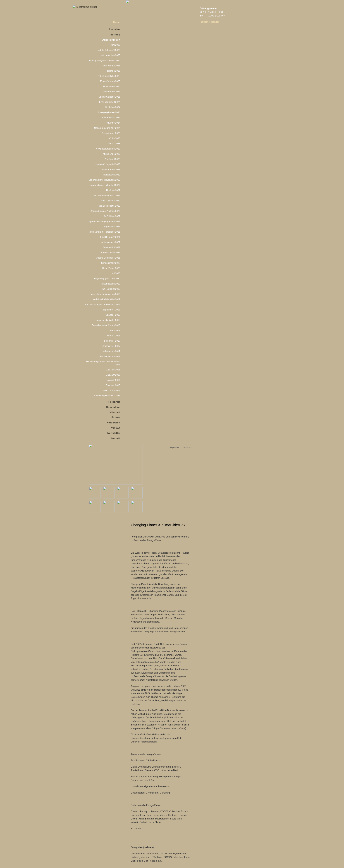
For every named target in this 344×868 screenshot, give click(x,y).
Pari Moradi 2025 (111, 65)
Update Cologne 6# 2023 (107, 164)
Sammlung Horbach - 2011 (107, 395)
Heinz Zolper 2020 (111, 268)
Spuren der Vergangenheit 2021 (104, 221)
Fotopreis (114, 401)
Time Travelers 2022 (110, 200)
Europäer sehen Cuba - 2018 (106, 325)
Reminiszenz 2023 (111, 133)
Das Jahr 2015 (113, 375)
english (204, 22)
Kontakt (115, 438)
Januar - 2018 (113, 335)
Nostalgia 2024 (112, 107)
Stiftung (115, 34)
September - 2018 (111, 309)
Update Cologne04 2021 (108, 258)
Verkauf (115, 427)
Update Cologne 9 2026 (108, 50)
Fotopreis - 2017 (112, 341)
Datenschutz (187, 448)
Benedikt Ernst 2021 (110, 252)
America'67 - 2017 (111, 346)
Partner (115, 417)
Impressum (174, 448)
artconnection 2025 (110, 55)
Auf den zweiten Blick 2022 (107, 195)
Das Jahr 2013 (113, 385)
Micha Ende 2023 (111, 154)
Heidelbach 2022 (111, 174)
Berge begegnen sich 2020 (107, 278)
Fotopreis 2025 (113, 71)
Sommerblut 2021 (111, 247)
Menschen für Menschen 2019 (105, 294)
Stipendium (113, 407)
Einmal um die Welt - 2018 (107, 320)
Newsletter (113, 432)
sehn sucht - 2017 (111, 351)
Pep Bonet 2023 (112, 159)
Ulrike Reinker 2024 (110, 117)
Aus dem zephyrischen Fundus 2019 (102, 304)
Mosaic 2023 (114, 143)
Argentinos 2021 (112, 226)
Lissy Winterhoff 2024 (109, 102)
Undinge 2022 (113, 190)
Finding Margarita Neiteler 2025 (104, 60)
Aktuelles (114, 29)
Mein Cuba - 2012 (111, 390)
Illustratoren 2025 (111, 86)
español (215, 22)
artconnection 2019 (110, 284)
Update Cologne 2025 (109, 97)
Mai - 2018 (115, 330)
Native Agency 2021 (110, 242)
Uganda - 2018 (113, 315)
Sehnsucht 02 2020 (110, 263)
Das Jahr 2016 (113, 369)
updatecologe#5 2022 (109, 206)
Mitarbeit (114, 412)
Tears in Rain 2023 (111, 169)
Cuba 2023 (114, 138)
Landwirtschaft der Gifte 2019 (106, 299)
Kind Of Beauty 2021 (110, 237)
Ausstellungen (111, 39)
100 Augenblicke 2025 (109, 76)
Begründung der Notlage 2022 (105, 211)
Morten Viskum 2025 (110, 81)
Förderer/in (113, 422)
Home (116, 22)
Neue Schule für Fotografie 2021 (104, 232)
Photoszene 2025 (111, 91)
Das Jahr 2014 (113, 380)
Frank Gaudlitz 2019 (110, 289)
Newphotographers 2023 (108, 149)
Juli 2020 (115, 273)
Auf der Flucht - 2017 (110, 356)
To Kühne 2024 (112, 123)
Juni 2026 (115, 45)
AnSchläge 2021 (112, 216)
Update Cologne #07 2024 (107, 128)
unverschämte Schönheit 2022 (105, 185)
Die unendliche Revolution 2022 (104, 180)
